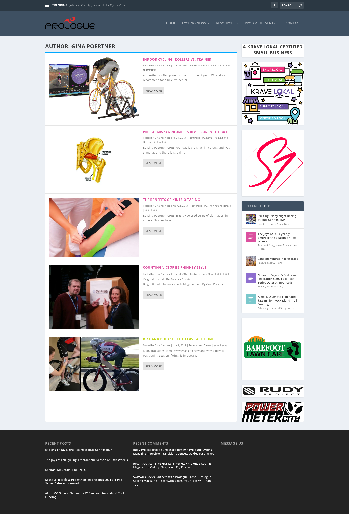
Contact (293, 23)
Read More (153, 90)
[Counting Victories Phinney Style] (94, 297)
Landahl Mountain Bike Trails (278, 259)
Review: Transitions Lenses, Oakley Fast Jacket (182, 453)
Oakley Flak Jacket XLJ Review (170, 467)
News (209, 137)
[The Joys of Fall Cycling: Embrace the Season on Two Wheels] (251, 237)
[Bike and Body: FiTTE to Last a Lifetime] (94, 364)
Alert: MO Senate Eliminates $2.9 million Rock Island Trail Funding (277, 300)
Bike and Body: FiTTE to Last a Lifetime (178, 339)
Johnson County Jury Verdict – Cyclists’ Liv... (98, 5)
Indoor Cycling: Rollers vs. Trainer (177, 59)
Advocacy (263, 308)
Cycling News (194, 23)
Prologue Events (260, 23)
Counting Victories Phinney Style (174, 267)
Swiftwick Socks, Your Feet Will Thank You (172, 482)
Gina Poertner (162, 65)
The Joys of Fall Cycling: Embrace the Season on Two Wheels (277, 237)
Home (171, 23)
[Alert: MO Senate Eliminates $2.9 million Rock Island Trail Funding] (251, 299)
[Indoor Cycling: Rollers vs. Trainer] (94, 89)
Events (261, 224)
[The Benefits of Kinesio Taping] (94, 227)
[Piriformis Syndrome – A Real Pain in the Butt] (94, 159)
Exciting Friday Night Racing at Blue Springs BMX (277, 217)
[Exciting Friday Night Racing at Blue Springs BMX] (251, 219)
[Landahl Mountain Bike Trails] (251, 261)
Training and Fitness (219, 65)
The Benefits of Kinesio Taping (171, 199)
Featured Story (198, 65)
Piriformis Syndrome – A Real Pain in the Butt (186, 132)
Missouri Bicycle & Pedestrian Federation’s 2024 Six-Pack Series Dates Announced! (278, 278)
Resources (225, 23)
